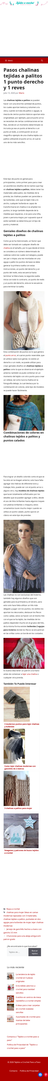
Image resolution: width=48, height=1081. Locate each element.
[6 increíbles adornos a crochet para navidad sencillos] (10, 988)
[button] (42, 60)
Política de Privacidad (29, 1071)
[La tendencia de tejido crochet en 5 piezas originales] (10, 977)
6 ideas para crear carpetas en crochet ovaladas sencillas (28, 1009)
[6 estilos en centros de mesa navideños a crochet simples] (10, 999)
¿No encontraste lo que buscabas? (22, 946)
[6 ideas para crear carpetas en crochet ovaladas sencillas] (10, 1008)
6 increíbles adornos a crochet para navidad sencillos (25, 989)
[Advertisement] (24, 32)
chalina (6, 248)
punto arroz (10, 355)
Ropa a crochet (13, 909)
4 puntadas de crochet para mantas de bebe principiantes (28, 1020)
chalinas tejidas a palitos (14, 919)
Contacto (13, 1071)
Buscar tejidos (35, 952)
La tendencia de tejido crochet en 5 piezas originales (25, 978)
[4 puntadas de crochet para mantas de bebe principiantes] (10, 1019)
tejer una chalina (29, 674)
